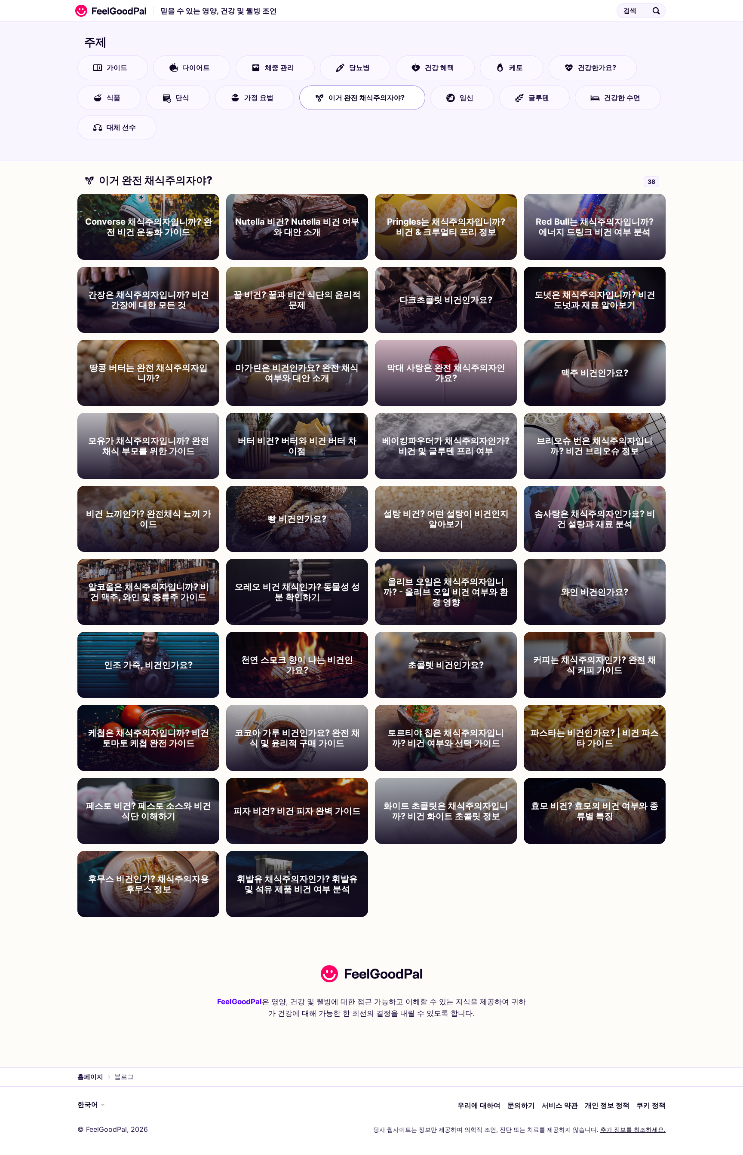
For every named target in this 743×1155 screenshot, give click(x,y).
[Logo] (108, 10)
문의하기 (521, 1105)
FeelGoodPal (239, 1001)
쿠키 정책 (651, 1105)
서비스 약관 (560, 1105)
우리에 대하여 (478, 1105)
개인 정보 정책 (607, 1105)
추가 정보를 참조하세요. (633, 1129)
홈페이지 (90, 1077)
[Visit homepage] (371, 973)
